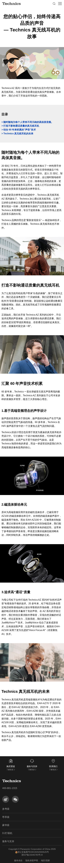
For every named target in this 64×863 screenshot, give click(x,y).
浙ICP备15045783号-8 (32, 855)
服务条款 (18, 860)
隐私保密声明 (31, 860)
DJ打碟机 (7, 833)
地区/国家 (45, 860)
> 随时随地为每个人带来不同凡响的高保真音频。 (27, 122)
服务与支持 (8, 841)
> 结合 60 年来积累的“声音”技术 (18, 129)
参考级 (5, 809)
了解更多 (10, 770)
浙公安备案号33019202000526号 (33, 852)
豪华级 (5, 825)
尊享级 (5, 817)
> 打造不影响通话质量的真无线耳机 (20, 125)
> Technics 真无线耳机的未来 (17, 133)
